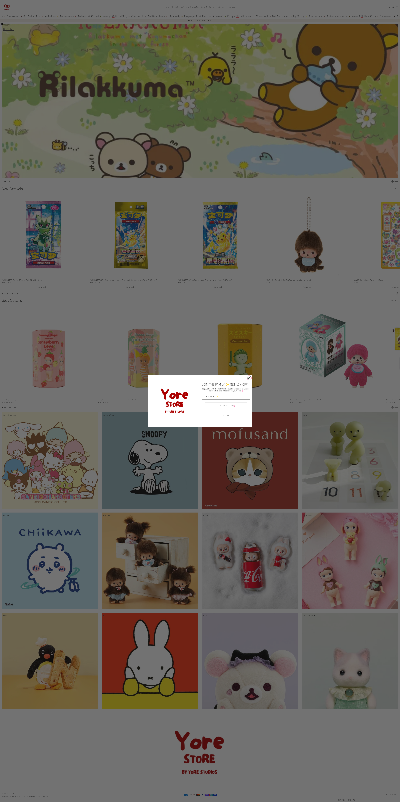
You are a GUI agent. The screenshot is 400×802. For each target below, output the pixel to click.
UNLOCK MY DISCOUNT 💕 (226, 405)
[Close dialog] (249, 378)
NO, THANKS (226, 415)
